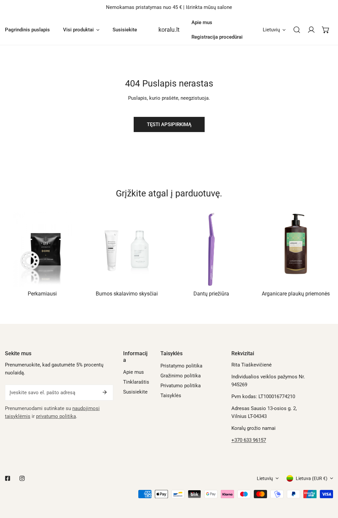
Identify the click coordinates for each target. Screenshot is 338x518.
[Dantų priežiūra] (211, 249)
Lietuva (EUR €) (311, 478)
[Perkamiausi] (42, 249)
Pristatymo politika (181, 366)
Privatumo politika (180, 386)
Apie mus (133, 372)
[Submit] (105, 392)
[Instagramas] (22, 478)
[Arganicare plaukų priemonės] (295, 249)
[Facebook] (7, 478)
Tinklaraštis (136, 382)
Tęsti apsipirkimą (169, 124)
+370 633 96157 (248, 440)
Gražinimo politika (180, 376)
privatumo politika (56, 416)
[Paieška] (296, 29)
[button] (326, 29)
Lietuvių (271, 30)
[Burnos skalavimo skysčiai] (126, 249)
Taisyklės (170, 395)
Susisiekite (135, 392)
